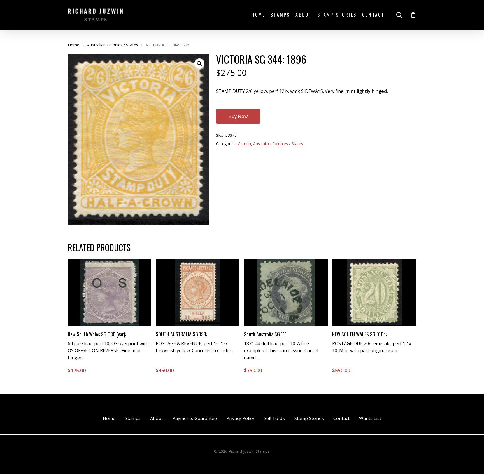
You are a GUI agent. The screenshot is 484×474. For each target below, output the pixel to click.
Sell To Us (274, 418)
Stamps (133, 418)
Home (73, 45)
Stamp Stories (309, 418)
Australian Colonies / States (112, 45)
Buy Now (238, 116)
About (156, 418)
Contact (341, 418)
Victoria (244, 143)
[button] (199, 63)
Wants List (370, 418)
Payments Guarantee (195, 418)
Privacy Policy (240, 418)
